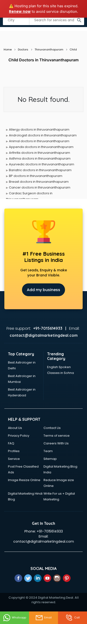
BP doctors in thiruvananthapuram (35, 176)
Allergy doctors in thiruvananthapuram (39, 129)
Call (77, 617)
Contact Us (52, 428)
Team (48, 451)
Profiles (14, 451)
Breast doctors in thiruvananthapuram (39, 181)
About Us (15, 428)
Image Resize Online (24, 480)
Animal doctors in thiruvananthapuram (39, 141)
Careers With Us (56, 443)
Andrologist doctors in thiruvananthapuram (43, 135)
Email (48, 617)
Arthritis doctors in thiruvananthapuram (39, 152)
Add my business (43, 290)
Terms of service (57, 435)
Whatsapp (19, 617)
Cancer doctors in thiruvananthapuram (39, 187)
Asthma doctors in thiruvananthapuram (40, 158)
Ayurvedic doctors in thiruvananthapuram (41, 164)
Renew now (20, 11)
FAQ (11, 443)
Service (14, 458)
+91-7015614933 (50, 531)
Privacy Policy (18, 435)
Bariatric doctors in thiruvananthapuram (40, 170)
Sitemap (50, 458)
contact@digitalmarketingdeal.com (43, 541)
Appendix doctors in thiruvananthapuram (41, 147)
